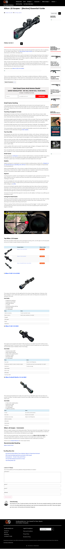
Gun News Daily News (28, 4)
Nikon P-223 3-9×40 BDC (18, 68)
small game (15, 155)
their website (25, 129)
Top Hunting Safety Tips (10, 460)
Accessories (36, 1)
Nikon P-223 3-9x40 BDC (22, 249)
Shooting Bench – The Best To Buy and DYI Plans (15, 456)
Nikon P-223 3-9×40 (8, 445)
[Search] (59, 13)
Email (5, 488)
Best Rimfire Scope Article (26, 51)
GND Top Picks (19, 4)
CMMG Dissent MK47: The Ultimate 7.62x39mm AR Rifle (55, 77)
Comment (6, 471)
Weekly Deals (19, 1)
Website (6, 492)
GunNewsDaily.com (8, 528)
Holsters (53, 1)
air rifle (14, 183)
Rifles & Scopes (45, 1)
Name (6, 484)
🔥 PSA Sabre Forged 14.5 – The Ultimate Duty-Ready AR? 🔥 (55, 106)
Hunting (16, 12)
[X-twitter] (21, 43)
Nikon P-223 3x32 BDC (21, 256)
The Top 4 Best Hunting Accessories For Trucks (15, 458)
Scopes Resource (15, 440)
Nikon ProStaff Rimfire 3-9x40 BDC (24, 263)
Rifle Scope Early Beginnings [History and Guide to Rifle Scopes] (19, 455)
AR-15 (24, 1)
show (14, 82)
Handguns (29, 1)
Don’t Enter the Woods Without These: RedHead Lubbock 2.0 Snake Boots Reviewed (23, 453)
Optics (20, 12)
